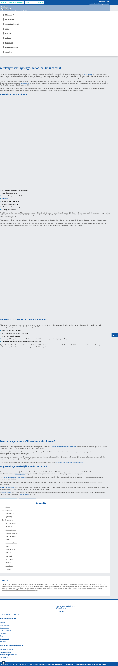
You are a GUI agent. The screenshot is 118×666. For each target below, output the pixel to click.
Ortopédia (13, 584)
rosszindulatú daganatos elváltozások (64, 447)
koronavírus (43, 588)
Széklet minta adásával (7, 487)
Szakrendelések (5, 625)
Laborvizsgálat (6, 584)
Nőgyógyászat (23, 584)
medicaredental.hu (6, 652)
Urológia (58, 584)
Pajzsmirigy (52, 584)
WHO (78, 588)
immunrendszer (96, 588)
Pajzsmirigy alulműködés (20, 586)
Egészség (92, 584)
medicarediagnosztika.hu (8, 655)
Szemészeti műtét (38, 586)
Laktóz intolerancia (52, 588)
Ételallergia (11, 586)
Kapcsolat (9, 43)
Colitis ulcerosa (6, 590)
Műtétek (8, 15)
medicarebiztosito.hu (7, 657)
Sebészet (17, 590)
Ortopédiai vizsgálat (99, 586)
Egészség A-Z (6, 9)
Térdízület (56, 586)
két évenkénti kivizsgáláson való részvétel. (69, 462)
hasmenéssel (88, 74)
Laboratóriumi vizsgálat (43, 584)
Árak (7, 29)
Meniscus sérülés (18, 588)
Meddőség (30, 586)
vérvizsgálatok (20, 474)
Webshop (8, 52)
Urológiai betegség (49, 586)
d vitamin (74, 588)
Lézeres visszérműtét (65, 588)
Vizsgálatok (9, 19)
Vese (58, 588)
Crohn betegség (23, 494)
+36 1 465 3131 (104, 1)
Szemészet (5, 586)
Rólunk (8, 38)
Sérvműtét (62, 586)
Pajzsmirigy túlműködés (83, 584)
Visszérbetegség (33, 590)
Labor (17, 584)
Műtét (84, 586)
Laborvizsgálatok (5, 630)
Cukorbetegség (24, 590)
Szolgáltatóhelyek (12, 24)
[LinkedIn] (7, 660)
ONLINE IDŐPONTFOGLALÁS (12, 3)
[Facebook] (1, 660)
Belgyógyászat (78, 586)
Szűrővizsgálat (64, 584)
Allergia (68, 586)
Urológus (82, 588)
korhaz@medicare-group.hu (99, 4)
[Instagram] (4, 660)
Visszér (90, 588)
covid (12, 588)
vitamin (29, 588)
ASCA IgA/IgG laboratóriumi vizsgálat (14, 477)
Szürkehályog (89, 586)
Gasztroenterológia (100, 584)
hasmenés (5, 199)
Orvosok (8, 33)
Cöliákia (72, 586)
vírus (86, 588)
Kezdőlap (4, 7)
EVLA (25, 588)
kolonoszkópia (6, 493)
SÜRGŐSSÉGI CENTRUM (34, 3)
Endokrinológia (73, 584)
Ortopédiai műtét (31, 584)
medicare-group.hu (6, 649)
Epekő (102, 588)
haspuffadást (25, 83)
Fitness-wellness (11, 47)
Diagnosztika (4, 628)
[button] (3, 662)
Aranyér (12, 590)
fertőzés (8, 588)
